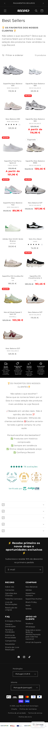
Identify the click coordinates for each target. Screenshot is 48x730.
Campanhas (10, 641)
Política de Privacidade (10, 636)
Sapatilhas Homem (30, 594)
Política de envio (25, 717)
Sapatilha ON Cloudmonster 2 (35, 277)
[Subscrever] (40, 570)
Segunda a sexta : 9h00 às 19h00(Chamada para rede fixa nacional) (33, 634)
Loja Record (20, 706)
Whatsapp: (30, 627)
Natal (28, 605)
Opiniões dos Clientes (11, 594)
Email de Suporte (33, 642)
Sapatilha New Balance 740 (12, 204)
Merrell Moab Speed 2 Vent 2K (13, 313)
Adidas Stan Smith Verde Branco (13, 240)
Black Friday (31, 602)
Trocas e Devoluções (10, 625)
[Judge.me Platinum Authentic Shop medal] (12, 477)
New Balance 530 (13, 119)
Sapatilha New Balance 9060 (35, 162)
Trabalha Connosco (13, 599)
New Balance (32, 587)
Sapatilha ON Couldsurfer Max (12, 277)
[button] (5, 11)
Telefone (29, 623)
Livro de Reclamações (11, 603)
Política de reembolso (28, 709)
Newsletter (10, 644)
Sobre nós (9, 587)
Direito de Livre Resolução (12, 648)
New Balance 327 (35, 203)
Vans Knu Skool (35, 239)
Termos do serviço (35, 713)
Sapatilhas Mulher (34, 599)
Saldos (29, 609)
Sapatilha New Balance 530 (12, 85)
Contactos (9, 590)
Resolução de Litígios (11, 609)
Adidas (29, 590)
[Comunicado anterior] (5, 3)
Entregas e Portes (13, 621)
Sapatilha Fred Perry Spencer (12, 162)
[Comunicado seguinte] (43, 3)
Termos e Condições (9, 631)
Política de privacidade (17, 713)
